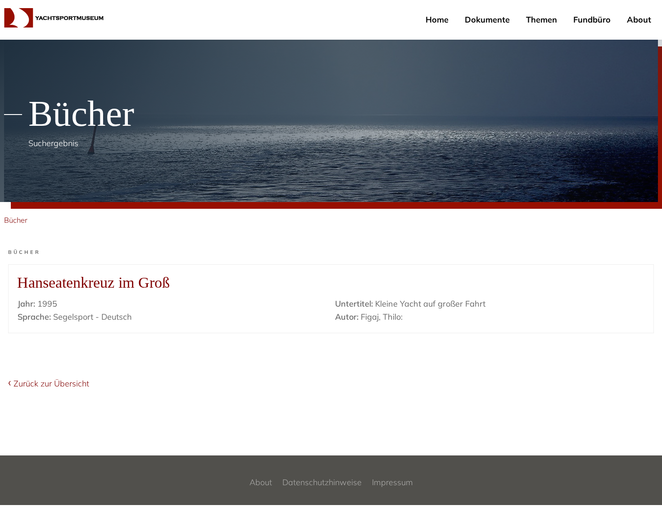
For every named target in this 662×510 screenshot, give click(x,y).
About (639, 19)
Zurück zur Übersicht (51, 383)
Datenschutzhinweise (322, 482)
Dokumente (487, 19)
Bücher (15, 220)
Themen (541, 19)
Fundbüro (592, 19)
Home (437, 19)
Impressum (392, 482)
